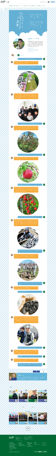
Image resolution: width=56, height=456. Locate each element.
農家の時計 (20, 443)
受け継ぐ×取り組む (21, 444)
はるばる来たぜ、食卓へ (30, 446)
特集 (34, 443)
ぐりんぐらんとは (44, 444)
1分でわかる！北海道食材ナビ (12, 447)
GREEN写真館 (28, 444)
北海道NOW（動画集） (29, 443)
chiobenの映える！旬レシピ (12, 445)
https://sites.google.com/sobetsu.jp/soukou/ (33, 50)
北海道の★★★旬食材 (11, 446)
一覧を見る (28, 428)
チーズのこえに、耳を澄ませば (12, 448)
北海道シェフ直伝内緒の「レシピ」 (13, 444)
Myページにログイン (44, 445)
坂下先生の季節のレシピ (12, 443)
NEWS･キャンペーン (18, 5)
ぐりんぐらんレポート (44, 443)
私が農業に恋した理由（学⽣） (22, 445)
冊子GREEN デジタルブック (37, 444)
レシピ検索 (10, 449)
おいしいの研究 (29, 445)
